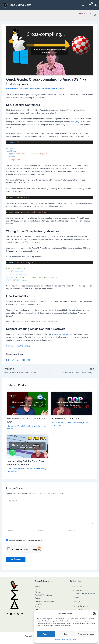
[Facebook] (7, 360)
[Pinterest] (18, 360)
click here (67, 334)
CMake (38, 592)
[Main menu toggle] (82, 4)
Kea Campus (57, 334)
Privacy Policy (71, 639)
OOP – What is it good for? (65, 418)
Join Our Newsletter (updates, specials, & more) (83, 592)
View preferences (86, 634)
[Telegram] (28, 360)
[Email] (7, 613)
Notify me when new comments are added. (26, 540)
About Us (76, 602)
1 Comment (11, 426)
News (37, 607)
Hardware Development (44, 601)
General (38, 598)
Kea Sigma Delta (20, 4)
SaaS (23, 469)
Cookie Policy (60, 639)
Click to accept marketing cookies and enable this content (49, 50)
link (77, 122)
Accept (46, 634)
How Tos (38, 604)
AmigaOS (61, 88)
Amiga (32, 88)
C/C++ (19, 426)
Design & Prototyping (43, 595)
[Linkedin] (23, 360)
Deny (66, 634)
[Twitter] (12, 360)
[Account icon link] (95, 5)
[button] (94, 614)
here (72, 122)
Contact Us (77, 586)
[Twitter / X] (14, 613)
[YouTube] (22, 613)
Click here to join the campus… (18, 346)
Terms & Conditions (80, 606)
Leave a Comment (57, 423)
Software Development (43, 88)
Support (75, 597)
